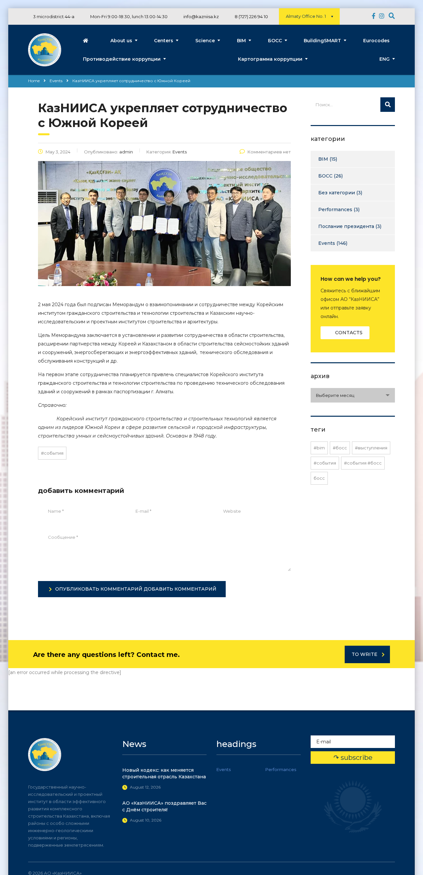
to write (364, 654)
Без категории (336, 193)
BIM (241, 41)
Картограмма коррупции (270, 59)
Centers (163, 41)
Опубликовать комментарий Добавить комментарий (135, 589)
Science (205, 41)
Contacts (349, 333)
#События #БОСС (363, 463)
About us (121, 41)
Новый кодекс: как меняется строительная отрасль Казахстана (164, 773)
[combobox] (353, 395)
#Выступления (371, 447)
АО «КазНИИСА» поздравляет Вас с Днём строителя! (164, 806)
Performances (335, 209)
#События (52, 453)
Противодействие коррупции (122, 59)
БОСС (275, 41)
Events (326, 243)
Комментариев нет (269, 151)
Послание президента (346, 226)
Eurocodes (376, 41)
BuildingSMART (322, 41)
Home (34, 80)
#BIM (319, 447)
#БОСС (340, 447)
